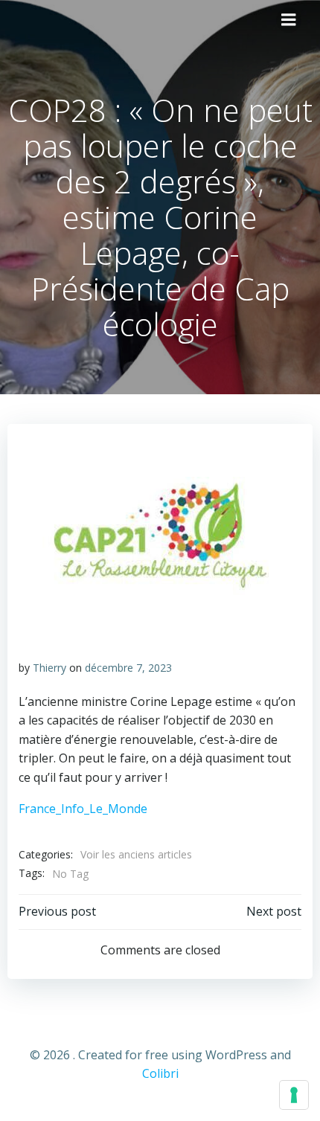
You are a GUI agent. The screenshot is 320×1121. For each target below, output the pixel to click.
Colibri (160, 1073)
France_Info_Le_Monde (83, 808)
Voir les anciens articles (136, 854)
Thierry (49, 668)
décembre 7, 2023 (128, 668)
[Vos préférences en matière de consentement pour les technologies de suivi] (294, 1095)
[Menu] (288, 20)
